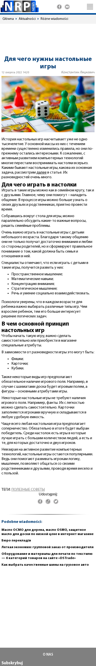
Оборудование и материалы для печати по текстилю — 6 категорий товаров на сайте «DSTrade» (47, 556)
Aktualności (27, 19)
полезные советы (28, 490)
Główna (8, 19)
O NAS (48, 655)
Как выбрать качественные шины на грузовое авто (45, 565)
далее (41, 173)
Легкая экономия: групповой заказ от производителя (47, 547)
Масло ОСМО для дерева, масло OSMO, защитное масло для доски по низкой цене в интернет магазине (47, 532)
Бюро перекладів (16, 540)
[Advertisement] (48, 37)
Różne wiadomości (54, 19)
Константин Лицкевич (78, 72)
